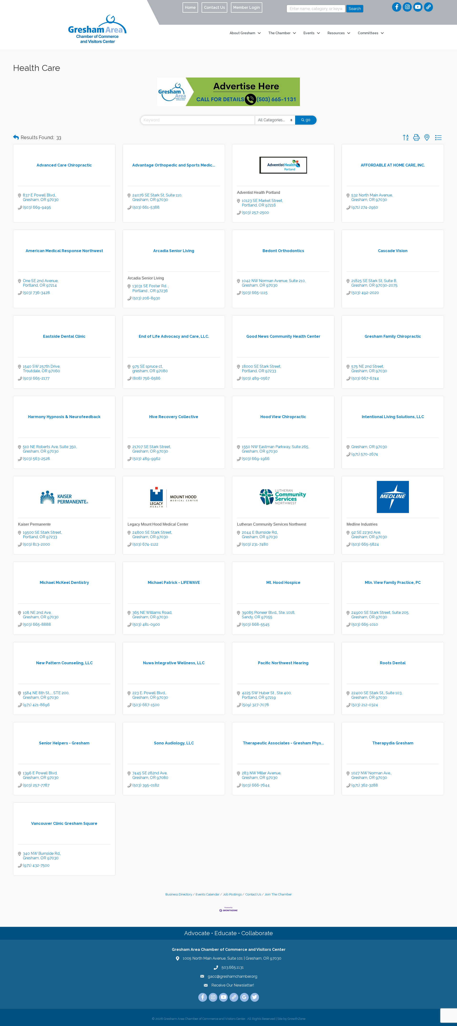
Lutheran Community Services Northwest (271, 524)
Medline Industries (362, 524)
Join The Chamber (278, 894)
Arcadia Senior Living (146, 278)
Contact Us (253, 894)
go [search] (308, 119)
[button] (16, 137)
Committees (368, 33)
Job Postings (232, 894)
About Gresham (242, 33)
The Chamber (279, 33)
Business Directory (178, 894)
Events (308, 33)
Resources (336, 33)
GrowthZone (296, 1019)
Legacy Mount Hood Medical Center (158, 524)
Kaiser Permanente (34, 524)
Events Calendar (207, 894)
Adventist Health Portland (258, 193)
